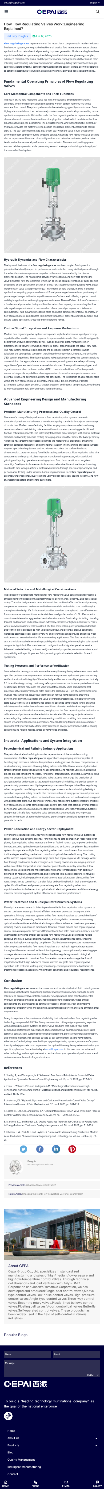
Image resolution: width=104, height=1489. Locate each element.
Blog (10, 1452)
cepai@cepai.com (14, 2)
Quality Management (21, 1459)
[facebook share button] (40, 1149)
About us (13, 1438)
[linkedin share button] (56, 1149)
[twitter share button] (23, 1149)
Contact (12, 1474)
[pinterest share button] (72, 1149)
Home (11, 1431)
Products (13, 1445)
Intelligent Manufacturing (24, 1467)
